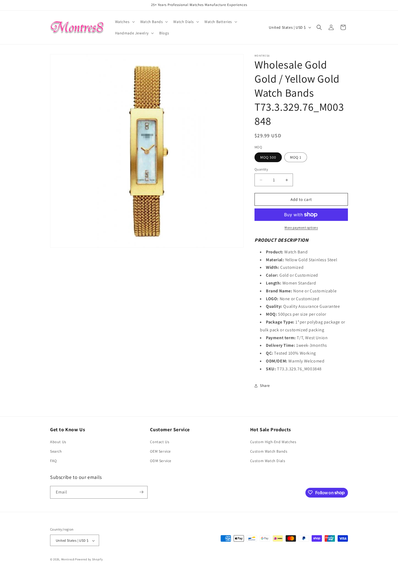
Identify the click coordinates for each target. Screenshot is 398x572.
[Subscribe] (141, 492)
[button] (124, 21)
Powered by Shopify (89, 559)
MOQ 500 (268, 157)
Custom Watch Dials (267, 461)
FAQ (53, 461)
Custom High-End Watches (273, 441)
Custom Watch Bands (269, 451)
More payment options (301, 227)
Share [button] (265, 385)
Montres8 (67, 559)
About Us (58, 441)
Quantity (261, 169)
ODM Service (160, 461)
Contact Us (159, 441)
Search (56, 451)
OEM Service (160, 451)
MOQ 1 (295, 157)
